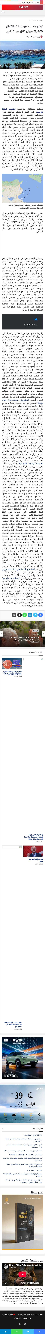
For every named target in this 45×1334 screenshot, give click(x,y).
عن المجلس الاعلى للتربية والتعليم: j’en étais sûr (25, 1154)
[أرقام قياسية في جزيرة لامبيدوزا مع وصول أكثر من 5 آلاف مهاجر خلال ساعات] (33, 745)
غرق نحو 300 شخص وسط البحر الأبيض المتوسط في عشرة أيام (13, 1024)
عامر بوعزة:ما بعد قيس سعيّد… (35, 860)
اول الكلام (35, 632)
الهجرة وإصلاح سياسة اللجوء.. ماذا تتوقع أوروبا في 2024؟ (12, 672)
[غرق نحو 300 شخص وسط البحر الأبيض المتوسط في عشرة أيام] (12, 933)
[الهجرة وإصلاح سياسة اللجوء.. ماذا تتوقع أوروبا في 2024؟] (12, 663)
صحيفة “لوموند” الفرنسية (31, 463)
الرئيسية (38, 20)
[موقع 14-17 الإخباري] (22, 7)
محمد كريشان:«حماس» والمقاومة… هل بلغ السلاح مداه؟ (23, 1151)
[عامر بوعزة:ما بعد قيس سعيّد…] (33, 851)
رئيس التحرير (36, 37)
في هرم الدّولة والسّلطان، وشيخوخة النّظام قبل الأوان (22, 639)
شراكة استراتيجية (11, 578)
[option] (22, 634)
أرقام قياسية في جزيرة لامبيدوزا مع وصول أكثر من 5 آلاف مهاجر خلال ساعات (33, 837)
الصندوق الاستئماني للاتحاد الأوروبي (18, 569)
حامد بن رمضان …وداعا (34, 1170)
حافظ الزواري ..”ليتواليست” (33, 1135)
